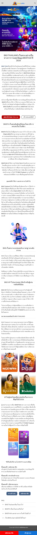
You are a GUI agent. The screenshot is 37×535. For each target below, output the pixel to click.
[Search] (35, 3)
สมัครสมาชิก (9, 533)
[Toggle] (3, 505)
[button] (2, 3)
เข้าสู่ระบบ (28, 533)
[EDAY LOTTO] (18, 3)
